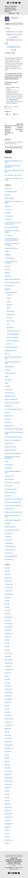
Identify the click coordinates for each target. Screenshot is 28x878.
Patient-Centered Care (10, 492)
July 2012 (7, 843)
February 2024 (8, 653)
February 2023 (8, 686)
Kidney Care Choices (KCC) (11, 399)
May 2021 (7, 705)
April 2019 (7, 764)
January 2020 (8, 741)
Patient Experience (9, 479)
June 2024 (7, 643)
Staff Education (8, 533)
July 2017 (7, 830)
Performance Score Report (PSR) (13, 502)
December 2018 (8, 777)
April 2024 (7, 650)
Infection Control (9, 392)
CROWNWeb (8, 254)
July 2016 (7, 836)
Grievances (7, 370)
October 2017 (8, 820)
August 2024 (8, 636)
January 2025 (8, 620)
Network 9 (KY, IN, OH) (10, 450)
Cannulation (8, 212)
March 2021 (7, 712)
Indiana (9, 301)
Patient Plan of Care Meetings (12, 482)
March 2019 (7, 768)
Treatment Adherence (10, 546)
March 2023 (7, 682)
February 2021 (8, 715)
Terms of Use (17, 862)
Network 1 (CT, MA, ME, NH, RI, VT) (13, 440)
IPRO (18, 13)
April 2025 (7, 610)
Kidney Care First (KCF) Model (12, 402)
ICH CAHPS (7, 386)
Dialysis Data (8, 276)
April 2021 (7, 709)
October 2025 (8, 591)
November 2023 (8, 663)
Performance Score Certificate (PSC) (14, 499)
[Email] (19, 3)
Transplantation (9, 543)
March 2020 (7, 735)
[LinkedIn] (13, 3)
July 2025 (7, 600)
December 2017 (8, 814)
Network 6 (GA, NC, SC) (10, 447)
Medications (8, 419)
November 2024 (8, 627)
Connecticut (9, 106)
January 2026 (8, 581)
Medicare (7, 412)
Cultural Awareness (10, 258)
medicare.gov (14, 858)
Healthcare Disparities (10, 373)
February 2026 (8, 577)
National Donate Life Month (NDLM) (13, 429)
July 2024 (7, 640)
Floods (15, 92)
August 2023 (8, 673)
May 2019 (7, 761)
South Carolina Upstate (13, 340)
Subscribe (8, 151)
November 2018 (8, 781)
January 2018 (8, 810)
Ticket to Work (8, 539)
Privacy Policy (9, 861)
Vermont (9, 344)
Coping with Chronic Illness (11, 248)
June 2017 (7, 833)
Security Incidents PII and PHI (12, 530)
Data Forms (8, 266)
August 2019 (8, 751)
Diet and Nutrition (9, 285)
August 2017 (8, 827)
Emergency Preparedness (11, 347)
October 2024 (8, 630)
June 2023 (7, 679)
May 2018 (7, 797)
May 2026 (7, 568)
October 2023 (8, 666)
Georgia (9, 298)
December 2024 (8, 623)
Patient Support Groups (11, 489)
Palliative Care (8, 468)
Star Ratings (8, 536)
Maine (8, 308)
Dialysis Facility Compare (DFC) (12, 279)
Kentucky (9, 304)
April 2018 (7, 800)
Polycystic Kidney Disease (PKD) (13, 505)
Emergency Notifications (11, 292)
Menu (8, 28)
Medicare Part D (9, 415)
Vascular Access (9, 553)
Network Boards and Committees (13, 453)
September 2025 (9, 594)
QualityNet (7, 523)
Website (8, 89)
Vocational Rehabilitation (11, 556)
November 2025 (8, 587)
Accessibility (18, 859)
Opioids (7, 461)
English (11, 99)
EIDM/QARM (7, 289)
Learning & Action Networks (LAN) (13, 409)
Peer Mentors (8, 495)
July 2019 (7, 755)
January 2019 (8, 774)
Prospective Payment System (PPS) (13, 512)
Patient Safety (8, 486)
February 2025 (8, 617)
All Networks (8, 206)
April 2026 (7, 571)
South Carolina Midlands (13, 334)
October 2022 (8, 695)
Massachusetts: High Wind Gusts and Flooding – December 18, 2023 (9, 130)
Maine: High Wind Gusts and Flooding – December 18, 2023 (18, 127)
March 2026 (7, 574)
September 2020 (9, 725)
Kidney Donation (9, 406)
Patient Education (9, 476)
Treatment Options (9, 549)
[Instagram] (10, 3)
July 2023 (7, 676)
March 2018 (7, 804)
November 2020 (8, 718)
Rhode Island (10, 327)
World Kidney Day (9, 559)
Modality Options (9, 425)
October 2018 (8, 784)
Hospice (7, 383)
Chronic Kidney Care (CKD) (11, 227)
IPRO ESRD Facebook (10, 396)
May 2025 (7, 607)
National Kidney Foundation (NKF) (13, 437)
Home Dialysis (8, 379)
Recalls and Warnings (10, 526)
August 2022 (8, 702)
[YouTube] (16, 3)
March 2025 (7, 614)
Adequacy (7, 195)
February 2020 (8, 738)
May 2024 (7, 646)
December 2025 (8, 584)
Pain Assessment (9, 464)
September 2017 (9, 823)
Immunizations (8, 389)
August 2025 (8, 597)
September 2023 (9, 669)
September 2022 (9, 699)
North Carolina (10, 321)
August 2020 (8, 728)
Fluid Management (9, 366)
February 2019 (8, 771)
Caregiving (7, 219)
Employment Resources (10, 350)
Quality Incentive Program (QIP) (13, 520)
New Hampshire (11, 314)
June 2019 (7, 758)
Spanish (16, 99)
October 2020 (8, 722)
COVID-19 (7, 251)
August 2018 (8, 787)
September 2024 (9, 633)
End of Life (7, 353)
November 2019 (8, 745)
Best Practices (8, 209)
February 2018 (8, 807)
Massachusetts (11, 311)
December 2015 (8, 840)
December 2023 (8, 659)
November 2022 (8, 692)
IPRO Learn (12, 13)
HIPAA (6, 376)
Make (10, 867)
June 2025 (7, 604)
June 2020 (7, 732)
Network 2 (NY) (8, 443)
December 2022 (8, 689)
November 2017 (8, 817)
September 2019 (9, 748)
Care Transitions (9, 216)
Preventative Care (9, 508)
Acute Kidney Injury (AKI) (11, 191)
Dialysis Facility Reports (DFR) (12, 282)
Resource (20, 94)
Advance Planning (9, 198)
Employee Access (10, 859)
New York (9, 317)
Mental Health (8, 422)
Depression (7, 269)
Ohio (8, 324)
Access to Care (8, 188)
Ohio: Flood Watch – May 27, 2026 (13, 175)
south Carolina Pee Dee (13, 337)
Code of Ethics (8, 235)
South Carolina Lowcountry (13, 331)
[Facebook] (8, 3)
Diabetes (7, 272)
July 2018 (7, 791)
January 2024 (8, 656)
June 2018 (7, 794)
